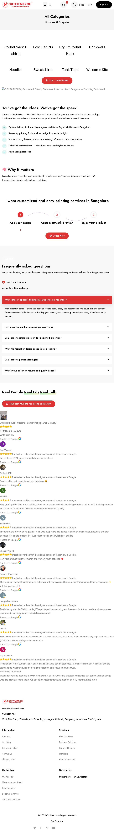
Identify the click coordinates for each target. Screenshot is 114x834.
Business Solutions (67, 742)
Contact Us (7, 753)
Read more (91, 679)
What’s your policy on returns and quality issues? (30, 370)
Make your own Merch (12, 782)
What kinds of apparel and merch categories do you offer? (36, 299)
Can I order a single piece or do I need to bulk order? (33, 337)
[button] (104, 4)
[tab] (57, 300)
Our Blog (6, 742)
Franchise (63, 753)
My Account (7, 776)
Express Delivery (67, 748)
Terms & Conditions (11, 799)
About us (6, 736)
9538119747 (85, 4)
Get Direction (57, 821)
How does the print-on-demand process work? (29, 327)
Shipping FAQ (8, 759)
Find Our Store (66, 736)
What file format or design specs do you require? (31, 348)
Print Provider (8, 788)
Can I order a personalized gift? (21, 359)
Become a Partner (10, 793)
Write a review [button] (7, 435)
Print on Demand (67, 759)
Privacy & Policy (9, 748)
